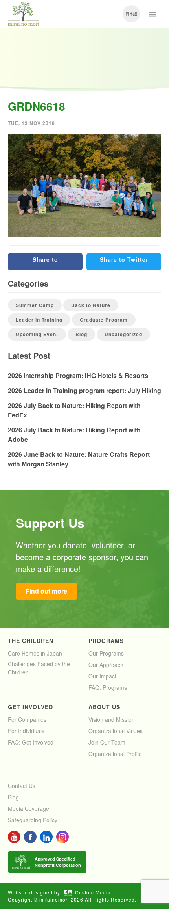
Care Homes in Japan (35, 653)
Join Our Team (106, 742)
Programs (106, 640)
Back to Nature (90, 305)
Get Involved (30, 707)
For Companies (27, 719)
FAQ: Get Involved (30, 742)
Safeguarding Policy (32, 820)
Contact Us (21, 786)
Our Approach (105, 665)
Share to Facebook (45, 262)
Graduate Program (104, 319)
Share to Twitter (124, 259)
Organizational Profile (115, 754)
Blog (81, 334)
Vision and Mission (111, 719)
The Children (30, 640)
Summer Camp (35, 305)
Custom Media (93, 892)
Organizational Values (115, 731)
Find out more (46, 591)
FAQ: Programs (107, 687)
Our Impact (102, 676)
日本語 (131, 14)
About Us (104, 707)
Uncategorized (123, 334)
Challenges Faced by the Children (39, 668)
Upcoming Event (37, 334)
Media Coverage (28, 808)
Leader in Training (39, 319)
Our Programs (106, 653)
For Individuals (26, 731)
